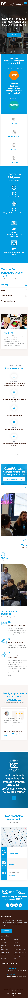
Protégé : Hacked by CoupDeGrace (16, 970)
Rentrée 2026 (12, 864)
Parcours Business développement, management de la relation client (14, 88)
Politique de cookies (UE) (19, 957)
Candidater (14, 123)
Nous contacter (5, 958)
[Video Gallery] (14, 798)
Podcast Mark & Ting (19, 949)
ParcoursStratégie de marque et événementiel (14, 60)
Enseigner (3, 945)
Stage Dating (11, 875)
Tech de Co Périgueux (13, 989)
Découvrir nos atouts (14, 136)
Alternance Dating (13, 853)
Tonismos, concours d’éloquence (6, 948)
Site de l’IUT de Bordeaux (5, 953)
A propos (16, 939)
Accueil (3, 939)
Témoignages (14, 162)
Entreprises (17, 945)
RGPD (14, 995)
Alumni (16, 942)
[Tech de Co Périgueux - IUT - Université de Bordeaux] (12, 4)
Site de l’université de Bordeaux (20, 953)
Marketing (8, 333)
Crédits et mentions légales (14, 993)
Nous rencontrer (14, 149)
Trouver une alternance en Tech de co (16, 977)
